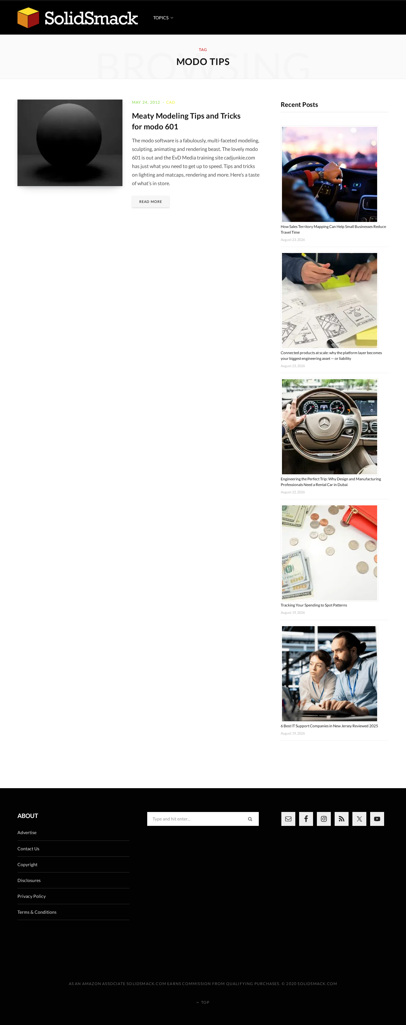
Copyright (27, 864)
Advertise (26, 832)
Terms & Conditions (36, 912)
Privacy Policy (31, 896)
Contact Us (28, 848)
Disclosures (29, 880)
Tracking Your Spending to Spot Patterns (314, 605)
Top (204, 1002)
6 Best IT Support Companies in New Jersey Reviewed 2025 (329, 725)
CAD (170, 102)
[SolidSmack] (77, 17)
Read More (150, 201)
